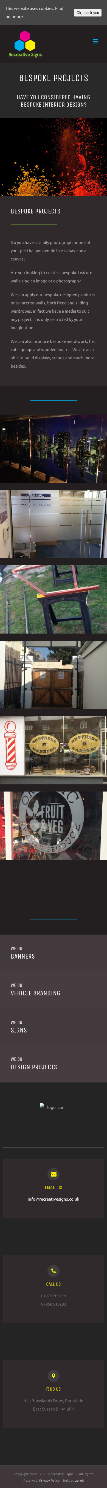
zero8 (79, 1480)
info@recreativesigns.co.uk (53, 1198)
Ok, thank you (88, 13)
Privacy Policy (49, 1480)
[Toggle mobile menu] (96, 41)
